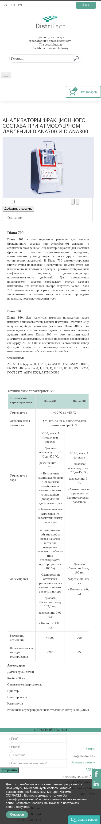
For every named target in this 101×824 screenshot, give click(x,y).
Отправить (9, 770)
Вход (85, 4)
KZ (6, 5)
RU (13, 5)
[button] (84, 819)
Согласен (17, 814)
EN (20, 5)
